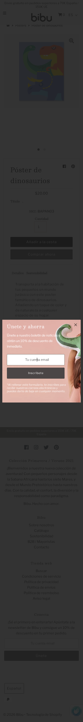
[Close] (76, 325)
